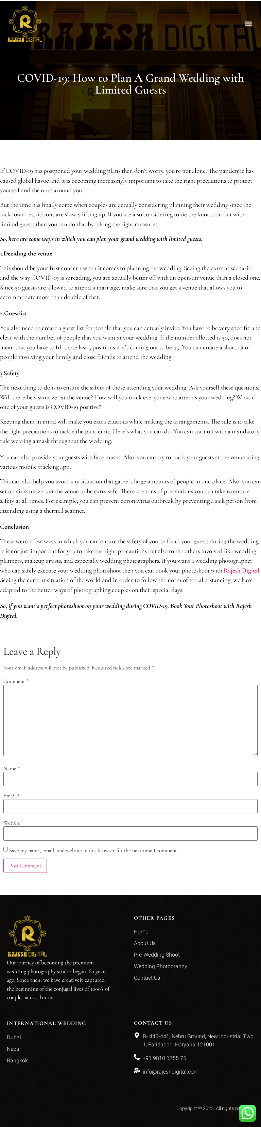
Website (11, 823)
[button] (248, 23)
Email (11, 795)
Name (11, 768)
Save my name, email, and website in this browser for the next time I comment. (93, 850)
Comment (16, 681)
